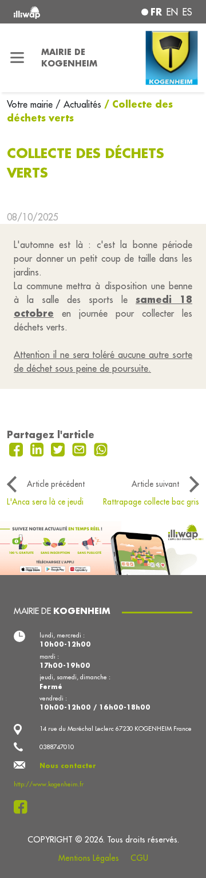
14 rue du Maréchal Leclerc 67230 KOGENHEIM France (115, 729)
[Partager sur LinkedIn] (38, 448)
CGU (139, 858)
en (172, 12)
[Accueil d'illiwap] (47, 11)
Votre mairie (31, 104)
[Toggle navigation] (17, 58)
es (187, 12)
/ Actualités (78, 104)
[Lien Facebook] (24, 807)
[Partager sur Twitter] (59, 448)
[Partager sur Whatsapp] (101, 448)
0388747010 (56, 747)
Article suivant (155, 484)
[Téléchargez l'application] (103, 547)
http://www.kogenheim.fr (49, 784)
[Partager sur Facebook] (17, 448)
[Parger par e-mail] (81, 448)
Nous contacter (67, 766)
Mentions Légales (88, 858)
